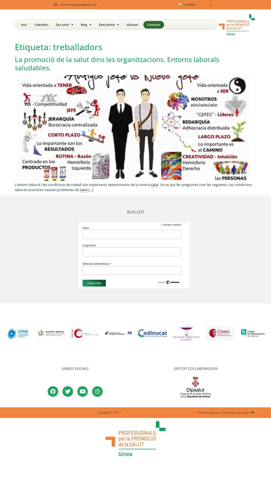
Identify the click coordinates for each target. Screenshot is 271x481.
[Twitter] (67, 391)
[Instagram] (97, 391)
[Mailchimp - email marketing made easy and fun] (168, 283)
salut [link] (154, 184)
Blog (84, 25)
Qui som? (62, 25)
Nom (86, 227)
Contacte (153, 25)
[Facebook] (53, 391)
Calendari (41, 25)
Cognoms (89, 245)
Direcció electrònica (97, 263)
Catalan (190, 4)
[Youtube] (82, 391)
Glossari (132, 25)
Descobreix (107, 25)
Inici (24, 25)
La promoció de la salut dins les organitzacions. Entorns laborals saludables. (117, 63)
